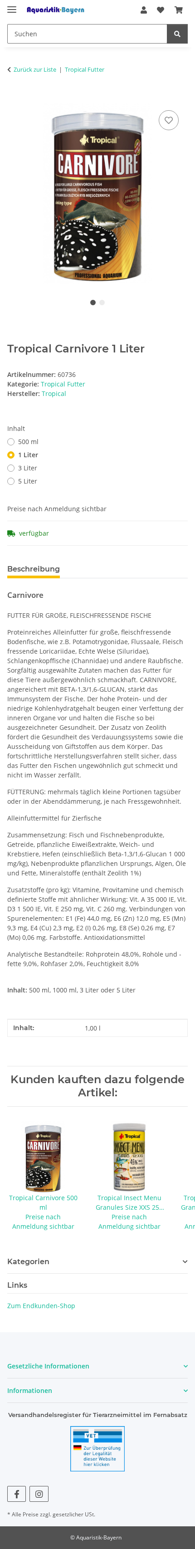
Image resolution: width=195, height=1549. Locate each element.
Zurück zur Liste (35, 69)
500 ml (28, 441)
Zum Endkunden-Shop (41, 1305)
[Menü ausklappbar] (11, 5)
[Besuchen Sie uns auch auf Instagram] (38, 1494)
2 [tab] (102, 302)
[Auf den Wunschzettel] (169, 120)
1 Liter (28, 454)
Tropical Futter (63, 384)
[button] (144, 10)
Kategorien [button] (28, 1261)
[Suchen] (177, 34)
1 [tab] (93, 302)
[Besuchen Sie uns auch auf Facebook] (16, 1494)
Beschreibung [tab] (33, 569)
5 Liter (27, 481)
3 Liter (27, 468)
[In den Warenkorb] (14, 98)
